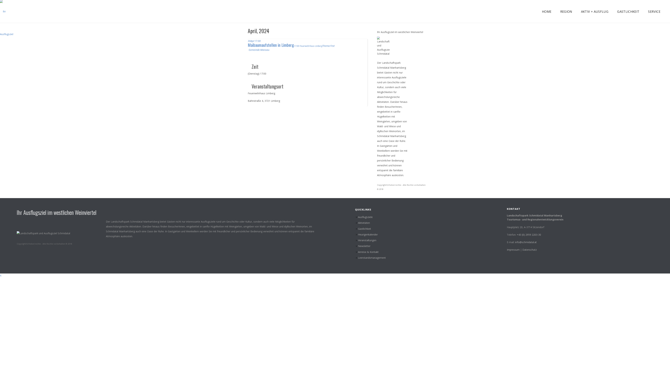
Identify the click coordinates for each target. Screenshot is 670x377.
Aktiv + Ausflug (594, 11)
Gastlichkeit (628, 11)
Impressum (513, 249)
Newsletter (364, 246)
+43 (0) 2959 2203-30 (529, 234)
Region (566, 11)
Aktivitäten (364, 222)
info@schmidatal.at (526, 242)
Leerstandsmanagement (372, 257)
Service (654, 11)
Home (546, 11)
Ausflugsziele (365, 217)
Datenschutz (529, 249)
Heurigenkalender (368, 234)
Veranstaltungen (367, 240)
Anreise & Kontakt (368, 252)
